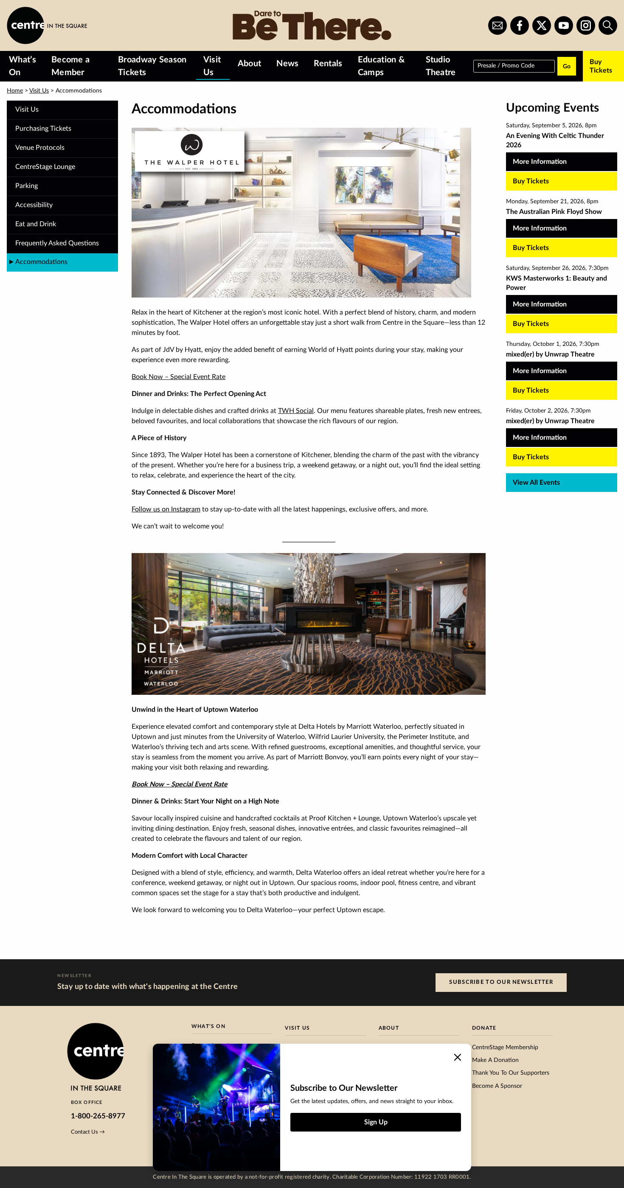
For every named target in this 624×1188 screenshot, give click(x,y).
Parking (26, 186)
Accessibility (34, 205)
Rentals (328, 63)
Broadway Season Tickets (152, 66)
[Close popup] (457, 1057)
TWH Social (296, 410)
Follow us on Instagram (166, 509)
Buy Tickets (601, 66)
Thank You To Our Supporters (510, 1073)
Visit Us (212, 66)
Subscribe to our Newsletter (501, 982)
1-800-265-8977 (98, 1116)
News (287, 63)
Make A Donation (495, 1060)
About (249, 63)
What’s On (22, 66)
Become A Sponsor (497, 1086)
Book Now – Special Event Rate (178, 377)
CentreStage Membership (505, 1047)
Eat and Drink (35, 224)
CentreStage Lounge (45, 166)
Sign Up (376, 1122)
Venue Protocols (40, 147)
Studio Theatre (441, 66)
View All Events (536, 482)
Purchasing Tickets (43, 128)
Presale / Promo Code (506, 65)
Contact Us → (88, 1132)
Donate (484, 1028)
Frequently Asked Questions (57, 243)
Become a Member (70, 66)
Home (15, 91)
